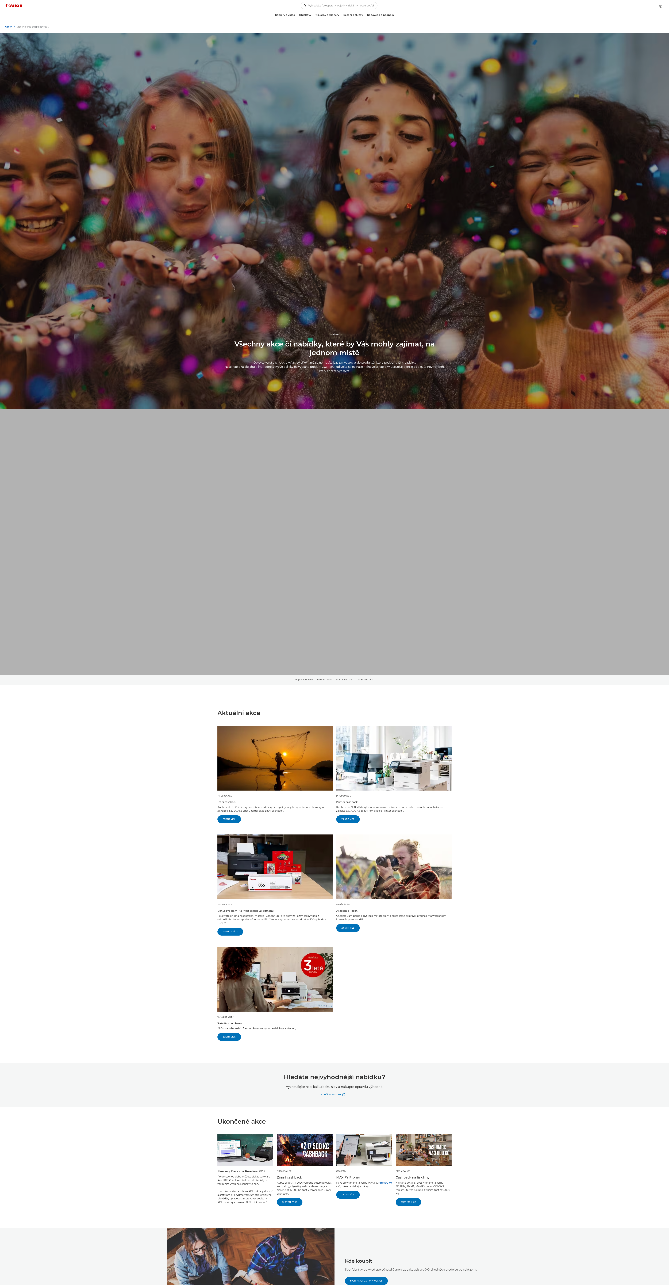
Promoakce (224, 796)
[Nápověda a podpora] (395, 15)
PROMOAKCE (224, 904)
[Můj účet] (660, 6)
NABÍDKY (334, 334)
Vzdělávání (343, 904)
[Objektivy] (312, 15)
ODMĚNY (341, 1171)
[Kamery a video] (296, 15)
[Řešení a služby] (364, 15)
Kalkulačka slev (344, 679)
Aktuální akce (324, 679)
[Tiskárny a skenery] (340, 15)
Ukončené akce (365, 679)
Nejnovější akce (304, 679)
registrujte (385, 1182)
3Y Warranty (225, 1017)
